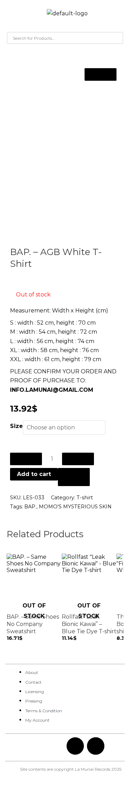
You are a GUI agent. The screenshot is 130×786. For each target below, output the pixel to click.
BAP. (30, 506)
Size (16, 426)
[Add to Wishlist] (74, 477)
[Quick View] (13, 645)
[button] (12, 15)
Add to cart (34, 474)
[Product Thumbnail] (100, 74)
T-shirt (85, 497)
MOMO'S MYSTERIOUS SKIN (75, 506)
